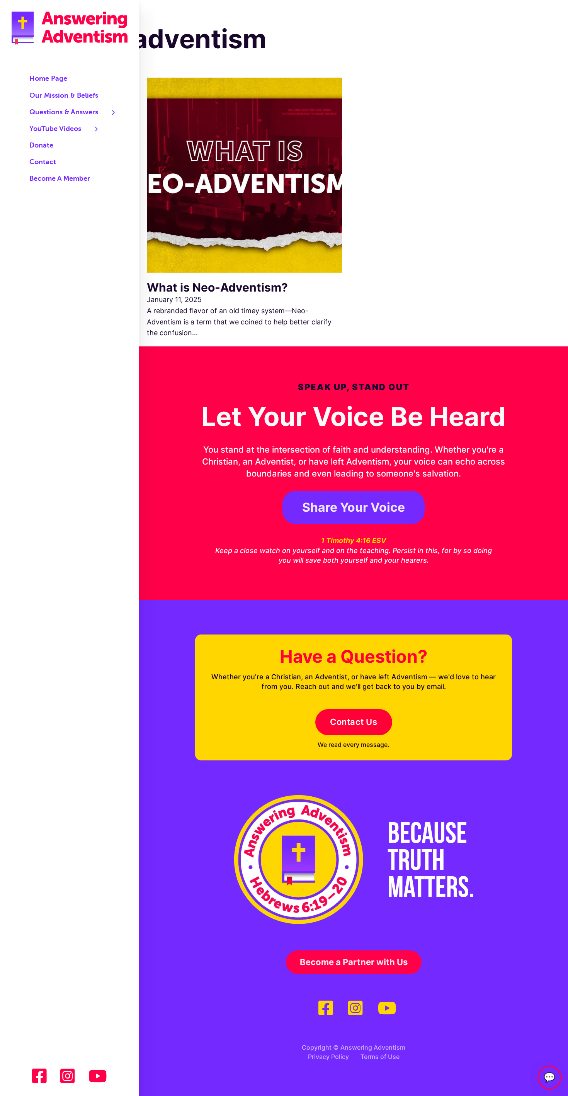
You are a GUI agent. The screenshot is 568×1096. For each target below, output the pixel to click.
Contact (42, 162)
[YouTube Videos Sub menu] (96, 129)
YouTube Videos (55, 129)
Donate (41, 145)
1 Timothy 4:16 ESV (353, 540)
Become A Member (59, 178)
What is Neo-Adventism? (217, 287)
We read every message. (353, 744)
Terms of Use (380, 1056)
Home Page (48, 78)
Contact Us (353, 722)
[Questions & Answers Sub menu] (113, 112)
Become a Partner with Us (354, 962)
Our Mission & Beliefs (63, 95)
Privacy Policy (328, 1056)
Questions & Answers (63, 112)
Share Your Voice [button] (353, 507)
